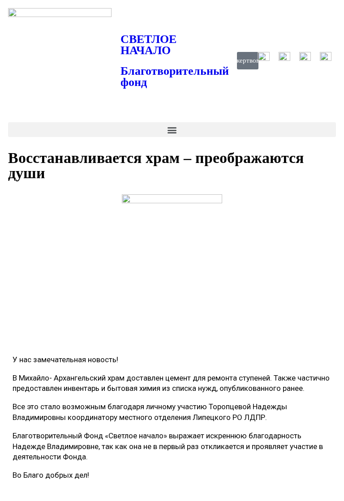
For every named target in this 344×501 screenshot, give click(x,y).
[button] (172, 129)
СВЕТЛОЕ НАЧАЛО (148, 45)
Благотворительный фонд (174, 76)
